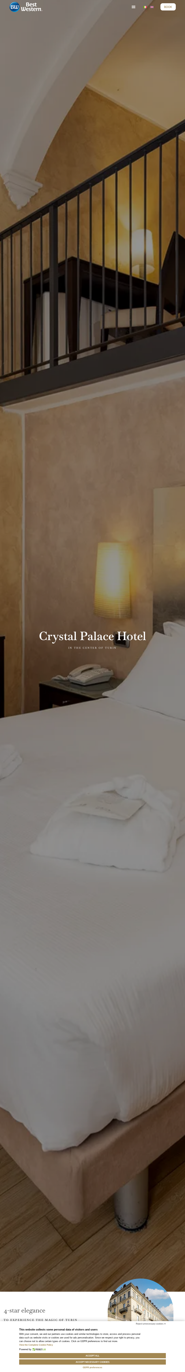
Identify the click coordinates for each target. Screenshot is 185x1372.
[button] (134, 7)
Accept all (92, 1355)
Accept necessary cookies (92, 1362)
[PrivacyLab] (38, 1349)
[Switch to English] (152, 7)
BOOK (168, 7)
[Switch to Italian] (145, 7)
